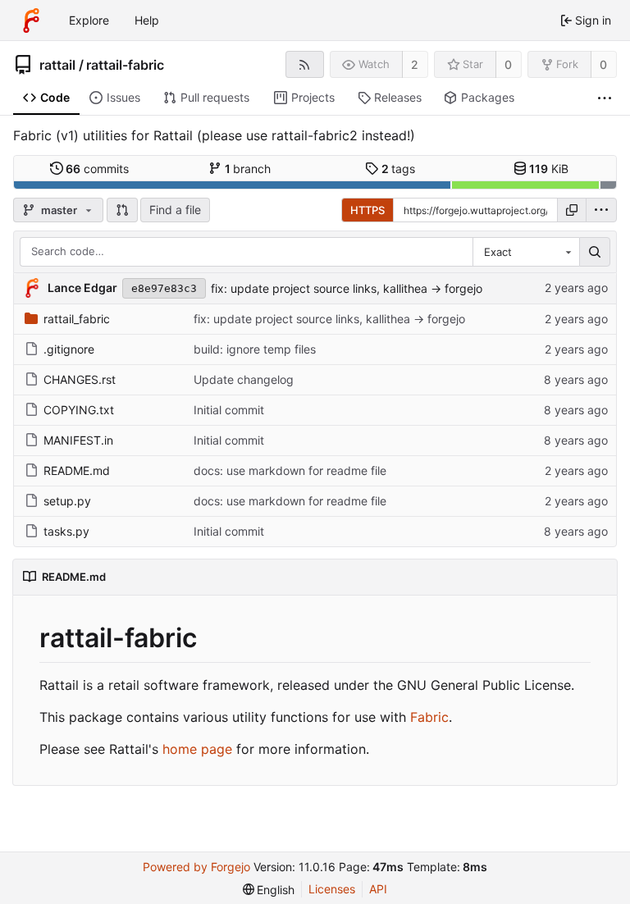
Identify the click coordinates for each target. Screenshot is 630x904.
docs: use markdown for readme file (290, 470)
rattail (57, 65)
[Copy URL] (572, 210)
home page (197, 749)
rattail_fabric (76, 319)
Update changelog (244, 379)
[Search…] (594, 252)
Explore (89, 20)
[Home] (31, 20)
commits (97, 169)
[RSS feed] (304, 64)
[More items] (604, 98)
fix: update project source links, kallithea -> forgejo (346, 288)
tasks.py (66, 531)
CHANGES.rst (79, 379)
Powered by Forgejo (196, 867)
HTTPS (367, 210)
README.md (76, 470)
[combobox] (525, 252)
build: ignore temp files (255, 349)
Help (147, 20)
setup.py (67, 501)
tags (398, 169)
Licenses (331, 889)
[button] (122, 210)
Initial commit (229, 410)
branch (248, 169)
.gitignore (68, 349)
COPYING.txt (78, 410)
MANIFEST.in (78, 440)
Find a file (175, 210)
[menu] (601, 210)
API (378, 889)
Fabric (429, 717)
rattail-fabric (125, 65)
